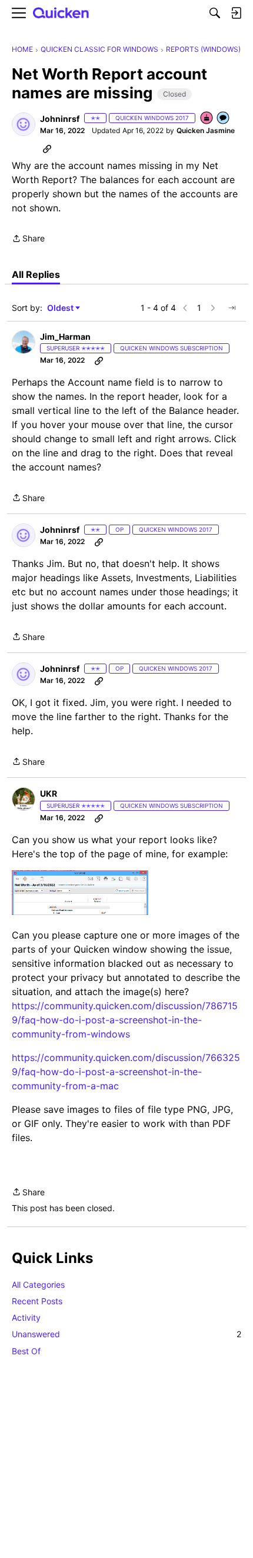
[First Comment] (224, 118)
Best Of (26, 1351)
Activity (26, 1317)
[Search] (214, 13)
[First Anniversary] (207, 118)
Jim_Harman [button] (65, 337)
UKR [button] (48, 793)
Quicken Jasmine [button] (206, 130)
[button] (23, 124)
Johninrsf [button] (59, 119)
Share (28, 239)
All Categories (38, 1284)
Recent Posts (37, 1301)
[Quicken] (61, 13)
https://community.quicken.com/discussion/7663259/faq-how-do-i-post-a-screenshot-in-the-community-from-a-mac (126, 1072)
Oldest (61, 308)
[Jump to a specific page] (231, 308)
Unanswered (126, 1334)
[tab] (36, 274)
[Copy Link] (47, 148)
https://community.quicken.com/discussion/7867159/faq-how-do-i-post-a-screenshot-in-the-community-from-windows (125, 1020)
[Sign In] (236, 13)
